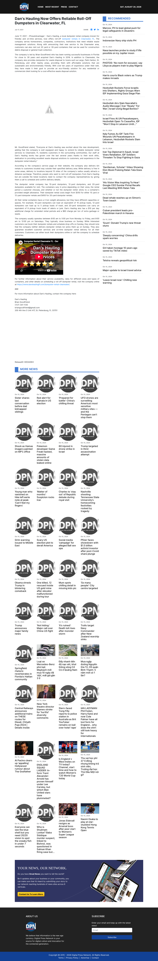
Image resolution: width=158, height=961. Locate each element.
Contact (95, 958)
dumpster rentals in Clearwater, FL (78, 39)
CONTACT (73, 7)
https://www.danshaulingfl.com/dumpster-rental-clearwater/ (43, 284)
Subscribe (112, 937)
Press (64, 7)
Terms (61, 958)
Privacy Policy (72, 958)
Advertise (85, 958)
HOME (40, 7)
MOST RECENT (52, 7)
